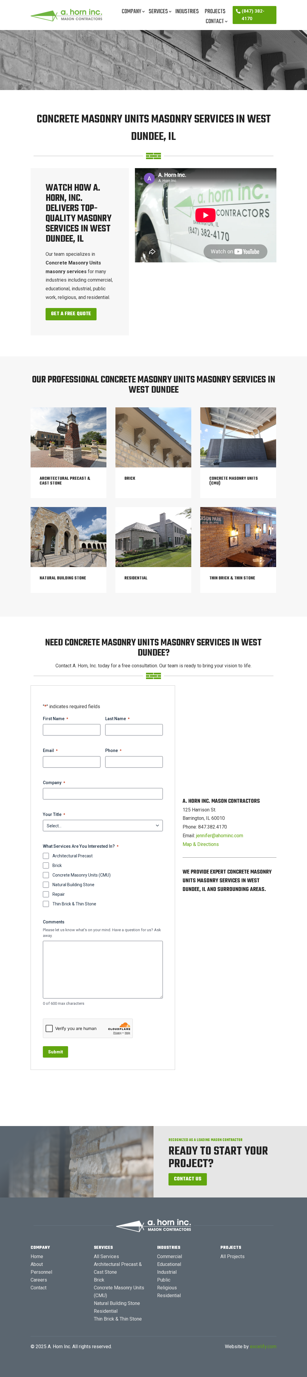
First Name (55, 718)
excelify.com (263, 1346)
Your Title (54, 814)
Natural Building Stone (73, 884)
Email (50, 750)
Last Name (117, 718)
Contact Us (187, 1179)
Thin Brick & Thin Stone (74, 903)
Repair (58, 894)
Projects (215, 11)
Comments (53, 922)
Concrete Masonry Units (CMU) (81, 875)
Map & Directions (201, 844)
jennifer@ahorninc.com (219, 835)
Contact (215, 21)
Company (131, 11)
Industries (187, 11)
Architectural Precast (72, 855)
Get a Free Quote (71, 314)
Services (158, 11)
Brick (57, 865)
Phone (113, 750)
